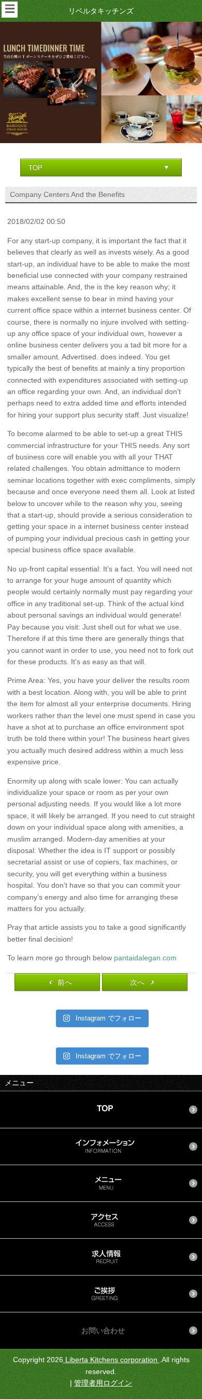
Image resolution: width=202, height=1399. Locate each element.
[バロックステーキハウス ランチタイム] (101, 82)
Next (194, 80)
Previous (8, 80)
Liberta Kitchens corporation (111, 1359)
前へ (64, 982)
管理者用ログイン (103, 1383)
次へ (137, 982)
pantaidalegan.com (145, 958)
